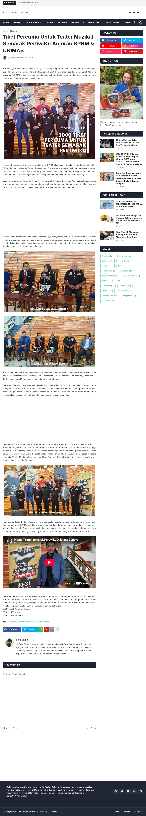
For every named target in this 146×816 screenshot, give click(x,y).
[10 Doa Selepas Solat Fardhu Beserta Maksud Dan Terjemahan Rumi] (107, 143)
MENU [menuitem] (16, 22)
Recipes (123, 281)
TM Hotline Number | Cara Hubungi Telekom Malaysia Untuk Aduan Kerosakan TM (129, 219)
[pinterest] (140, 791)
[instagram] (142, 12)
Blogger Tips (124, 256)
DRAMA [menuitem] (49, 22)
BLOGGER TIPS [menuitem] (91, 22)
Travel (107, 291)
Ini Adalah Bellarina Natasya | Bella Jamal (38, 812)
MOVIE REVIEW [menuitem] (33, 22)
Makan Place (110, 276)
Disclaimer (24, 13)
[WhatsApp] (40, 629)
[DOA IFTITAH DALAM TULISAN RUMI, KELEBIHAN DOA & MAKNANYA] (107, 204)
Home (5, 13)
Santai (125, 286)
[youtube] (138, 12)
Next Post (90, 728)
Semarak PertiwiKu (26, 622)
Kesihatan (125, 271)
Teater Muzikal (42, 622)
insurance (108, 301)
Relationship (109, 286)
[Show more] (57, 629)
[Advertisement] (49, 212)
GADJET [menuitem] (127, 22)
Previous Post (10, 728)
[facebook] (130, 12)
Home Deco (108, 271)
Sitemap (13, 13)
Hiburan (13, 31)
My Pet (107, 281)
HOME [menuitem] (6, 22)
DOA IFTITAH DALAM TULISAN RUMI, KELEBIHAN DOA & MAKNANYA (129, 204)
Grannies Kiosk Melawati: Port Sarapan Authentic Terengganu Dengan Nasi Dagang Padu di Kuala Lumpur (128, 178)
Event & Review (125, 261)
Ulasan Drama (125, 291)
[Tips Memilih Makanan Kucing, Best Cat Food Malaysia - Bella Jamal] (107, 235)
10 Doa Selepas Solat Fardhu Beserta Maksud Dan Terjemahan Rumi (127, 142)
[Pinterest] (46, 629)
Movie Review (131, 276)
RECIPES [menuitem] (62, 22)
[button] (134, 22)
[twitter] (134, 12)
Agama (107, 256)
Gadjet (107, 266)
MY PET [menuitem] (75, 22)
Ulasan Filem (109, 296)
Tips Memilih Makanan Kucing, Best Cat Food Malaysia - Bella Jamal (127, 234)
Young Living (129, 296)
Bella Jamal (22, 640)
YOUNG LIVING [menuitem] (111, 22)
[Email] (51, 629)
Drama (107, 261)
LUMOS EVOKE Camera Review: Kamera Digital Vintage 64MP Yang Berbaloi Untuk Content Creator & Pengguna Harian (129, 159)
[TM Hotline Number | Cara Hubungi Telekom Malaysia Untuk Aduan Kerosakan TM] (107, 218)
